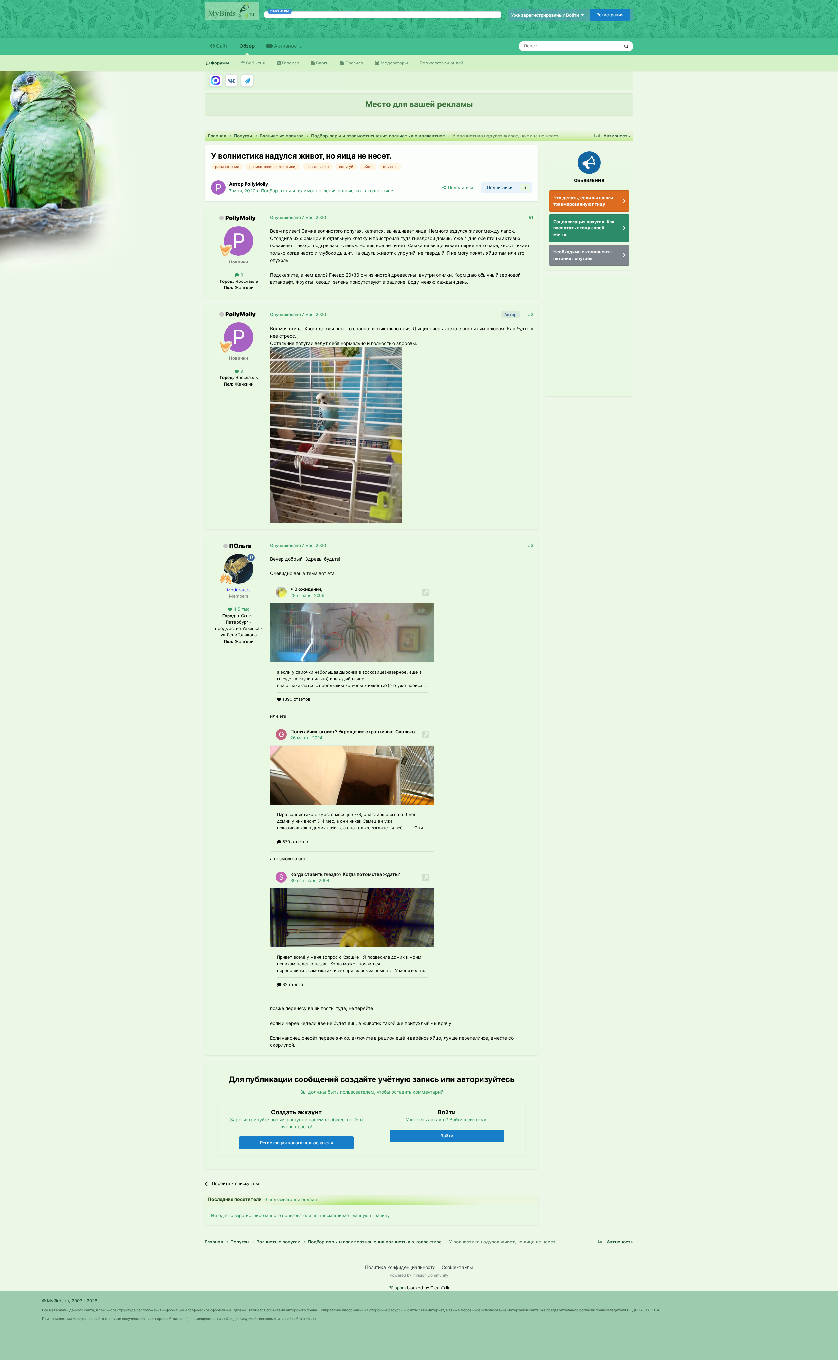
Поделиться (459, 187)
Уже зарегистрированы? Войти (546, 15)
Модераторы (393, 62)
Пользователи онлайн (443, 62)
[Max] (216, 80)
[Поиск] (626, 46)
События (255, 62)
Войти (446, 1135)
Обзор (247, 46)
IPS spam (396, 1287)
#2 (530, 314)
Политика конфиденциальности (400, 1267)
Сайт (221, 46)
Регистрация (609, 14)
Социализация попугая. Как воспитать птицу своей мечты (584, 228)
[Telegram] (247, 80)
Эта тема (601, 46)
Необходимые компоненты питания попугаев (583, 255)
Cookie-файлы (457, 1267)
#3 (530, 545)
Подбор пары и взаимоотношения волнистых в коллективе (327, 190)
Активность (287, 46)
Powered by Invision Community (419, 1275)
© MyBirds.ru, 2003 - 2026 (69, 1300)
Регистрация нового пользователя (296, 1142)
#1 (531, 217)
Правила (353, 62)
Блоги (322, 62)
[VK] (231, 80)
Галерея (290, 62)
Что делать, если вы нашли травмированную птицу (583, 201)
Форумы (219, 62)
